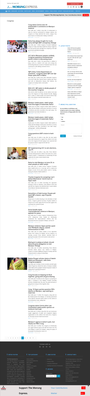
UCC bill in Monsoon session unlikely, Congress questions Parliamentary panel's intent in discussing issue (41, 57)
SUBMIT (63, 136)
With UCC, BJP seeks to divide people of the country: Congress (42, 89)
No (62, 119)
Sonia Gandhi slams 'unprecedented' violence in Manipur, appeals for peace (41, 211)
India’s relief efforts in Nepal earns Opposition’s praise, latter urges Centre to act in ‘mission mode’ (74, 94)
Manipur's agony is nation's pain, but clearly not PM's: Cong (41, 323)
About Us (49, 359)
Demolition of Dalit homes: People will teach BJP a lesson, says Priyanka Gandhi (41, 195)
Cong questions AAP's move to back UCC (41, 134)
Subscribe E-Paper (75, 4)
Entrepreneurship (31, 378)
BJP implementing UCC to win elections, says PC (42, 149)
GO (58, 376)
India (33, 11)
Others (63, 121)
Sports (60, 11)
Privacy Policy (50, 361)
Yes (62, 117)
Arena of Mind (30, 359)
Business (70, 53)
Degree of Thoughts (31, 366)
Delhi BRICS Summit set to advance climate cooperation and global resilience (75, 65)
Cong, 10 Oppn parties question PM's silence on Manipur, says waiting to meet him (41, 291)
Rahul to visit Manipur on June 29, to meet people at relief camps (41, 163)
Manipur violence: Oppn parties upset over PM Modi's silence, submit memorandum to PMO (41, 227)
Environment (30, 380)
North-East (27, 11)
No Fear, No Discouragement (75, 79)
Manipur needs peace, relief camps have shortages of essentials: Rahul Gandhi (40, 119)
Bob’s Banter (30, 362)
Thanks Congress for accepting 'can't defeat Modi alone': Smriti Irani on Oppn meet (41, 178)
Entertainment (40, 11)
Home (9, 11)
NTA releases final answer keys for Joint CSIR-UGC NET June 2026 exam (75, 57)
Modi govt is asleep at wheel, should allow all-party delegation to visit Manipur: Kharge (41, 244)
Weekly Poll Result (78, 136)
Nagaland (14, 11)
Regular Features (68, 11)
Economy (29, 371)
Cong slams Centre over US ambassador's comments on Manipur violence (41, 26)
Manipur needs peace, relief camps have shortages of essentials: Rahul (41, 103)
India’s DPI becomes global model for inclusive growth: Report (74, 49)
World (47, 11)
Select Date (49, 373)
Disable (28, 369)
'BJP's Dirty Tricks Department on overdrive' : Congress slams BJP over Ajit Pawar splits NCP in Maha (42, 73)
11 (33, 338)
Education (29, 374)
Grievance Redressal (52, 363)
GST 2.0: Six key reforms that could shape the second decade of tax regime (75, 73)
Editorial (20, 11)
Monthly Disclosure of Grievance (55, 365)
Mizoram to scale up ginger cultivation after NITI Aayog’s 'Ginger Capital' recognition (75, 85)
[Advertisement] (71, 32)
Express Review (30, 381)
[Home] (22, 6)
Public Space (53, 11)
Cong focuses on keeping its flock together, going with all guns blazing (41, 275)
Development (30, 367)
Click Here (85, 15)
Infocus (78, 11)
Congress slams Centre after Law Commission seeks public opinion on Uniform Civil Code (41, 307)
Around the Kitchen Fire (32, 360)
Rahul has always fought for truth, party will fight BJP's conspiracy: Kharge (42, 42)
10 (30, 338)
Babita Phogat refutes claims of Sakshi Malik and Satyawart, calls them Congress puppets (42, 260)
